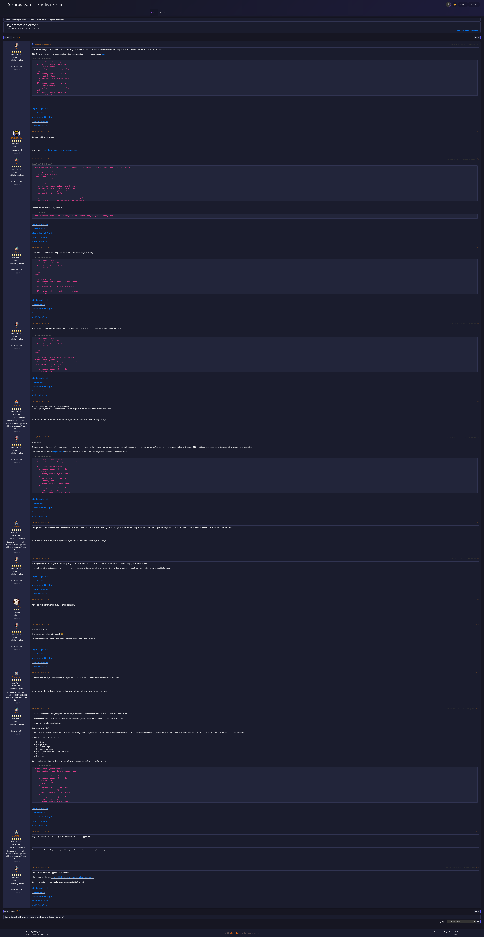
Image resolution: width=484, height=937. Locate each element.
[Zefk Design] (16, 63)
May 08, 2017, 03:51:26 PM (40, 159)
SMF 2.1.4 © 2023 (31, 934)
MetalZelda (16, 138)
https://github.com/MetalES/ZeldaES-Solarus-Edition (60, 150)
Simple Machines (43, 934)
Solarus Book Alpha (38, 113)
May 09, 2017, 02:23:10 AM (40, 522)
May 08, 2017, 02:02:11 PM (40, 131)
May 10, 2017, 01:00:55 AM (40, 867)
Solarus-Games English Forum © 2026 (446, 932)
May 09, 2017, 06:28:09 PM (40, 708)
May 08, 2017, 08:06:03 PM (40, 323)
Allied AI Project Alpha (39, 126)
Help (455, 934)
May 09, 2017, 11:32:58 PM (40, 831)
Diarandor (16, 405)
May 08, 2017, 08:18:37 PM (40, 401)
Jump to (443, 921)
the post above (58, 452)
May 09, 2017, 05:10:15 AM (40, 558)
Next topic (475, 30)
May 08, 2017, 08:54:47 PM (40, 437)
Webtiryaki (36, 932)
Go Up (6, 911)
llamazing (16, 606)
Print (477, 37)
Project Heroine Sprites (40, 121)
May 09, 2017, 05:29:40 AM (40, 624)
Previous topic (463, 30)
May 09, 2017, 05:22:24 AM (40, 599)
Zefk (16, 48)
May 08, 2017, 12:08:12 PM (42, 44)
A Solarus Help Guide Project (42, 117)
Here (103, 54)
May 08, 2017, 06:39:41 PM (40, 247)
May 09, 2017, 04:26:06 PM (40, 672)
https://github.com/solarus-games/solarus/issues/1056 (72, 877)
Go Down (7, 37)
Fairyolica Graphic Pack (40, 109)
